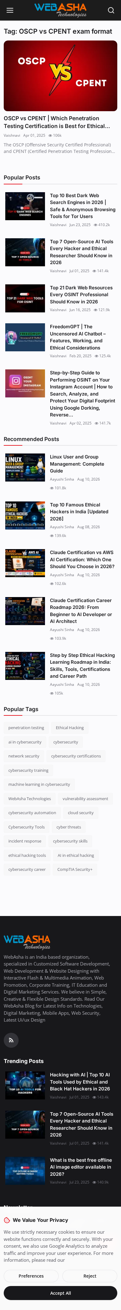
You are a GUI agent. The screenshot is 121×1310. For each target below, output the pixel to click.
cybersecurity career (27, 869)
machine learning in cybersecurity (39, 784)
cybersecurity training (28, 770)
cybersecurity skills (70, 841)
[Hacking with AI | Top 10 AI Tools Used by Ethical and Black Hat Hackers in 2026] (25, 1085)
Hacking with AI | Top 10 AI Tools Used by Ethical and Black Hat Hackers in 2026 (80, 1082)
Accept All (60, 1293)
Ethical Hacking (70, 727)
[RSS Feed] (11, 1040)
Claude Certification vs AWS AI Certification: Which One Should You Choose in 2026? (82, 559)
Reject (89, 1276)
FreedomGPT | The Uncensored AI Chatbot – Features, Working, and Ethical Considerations (78, 337)
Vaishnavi (12, 135)
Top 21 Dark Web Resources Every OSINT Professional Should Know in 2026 (81, 295)
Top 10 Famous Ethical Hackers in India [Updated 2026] (79, 512)
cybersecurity (65, 742)
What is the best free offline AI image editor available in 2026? (81, 1167)
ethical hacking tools (27, 855)
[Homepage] (60, 10)
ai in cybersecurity (25, 742)
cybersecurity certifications (76, 756)
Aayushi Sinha (62, 479)
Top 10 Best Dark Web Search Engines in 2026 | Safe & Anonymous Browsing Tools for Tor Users (82, 206)
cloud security (81, 812)
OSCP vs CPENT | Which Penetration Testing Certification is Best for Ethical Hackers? (54, 122)
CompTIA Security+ (74, 869)
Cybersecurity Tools (26, 827)
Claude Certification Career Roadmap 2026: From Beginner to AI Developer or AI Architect (81, 610)
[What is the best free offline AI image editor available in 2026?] (25, 1171)
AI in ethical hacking (76, 855)
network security (23, 756)
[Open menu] (9, 10)
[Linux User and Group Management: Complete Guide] (25, 467)
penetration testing (26, 727)
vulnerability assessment (85, 798)
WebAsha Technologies (29, 798)
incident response (24, 841)
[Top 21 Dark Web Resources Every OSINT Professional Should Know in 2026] (25, 298)
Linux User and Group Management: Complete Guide (77, 464)
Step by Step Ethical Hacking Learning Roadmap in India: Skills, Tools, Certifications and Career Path (82, 665)
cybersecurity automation (32, 812)
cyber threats (68, 827)
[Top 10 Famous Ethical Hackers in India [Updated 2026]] (25, 515)
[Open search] (111, 10)
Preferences (31, 1276)
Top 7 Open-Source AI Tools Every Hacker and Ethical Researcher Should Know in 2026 (81, 252)
